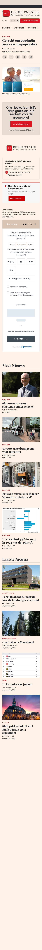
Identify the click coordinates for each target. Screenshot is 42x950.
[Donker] (3, 20)
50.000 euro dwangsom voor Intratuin (18, 450)
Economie (6, 37)
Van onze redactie (9, 410)
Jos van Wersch (9, 688)
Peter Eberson (8, 603)
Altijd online (19, 28)
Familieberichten (9, 638)
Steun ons (32, 28)
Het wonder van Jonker (17, 684)
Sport (4, 681)
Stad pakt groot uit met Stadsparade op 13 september (17, 729)
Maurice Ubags (8, 49)
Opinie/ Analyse (8, 593)
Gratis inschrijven (30, 20)
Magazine (6, 28)
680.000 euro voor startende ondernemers (17, 404)
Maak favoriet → (16, 198)
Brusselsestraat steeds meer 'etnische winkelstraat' (20, 495)
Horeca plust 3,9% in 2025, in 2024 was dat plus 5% (19, 540)
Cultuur (5, 722)
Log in (30, 130)
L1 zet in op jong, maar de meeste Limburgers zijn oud (20, 598)
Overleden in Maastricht (18, 642)
